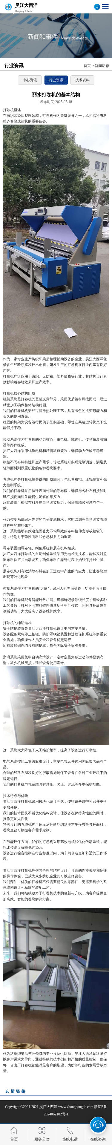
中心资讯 (30, 80)
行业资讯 (56, 80)
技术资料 (82, 80)
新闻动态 (102, 66)
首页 (87, 66)
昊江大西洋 (48, 1107)
